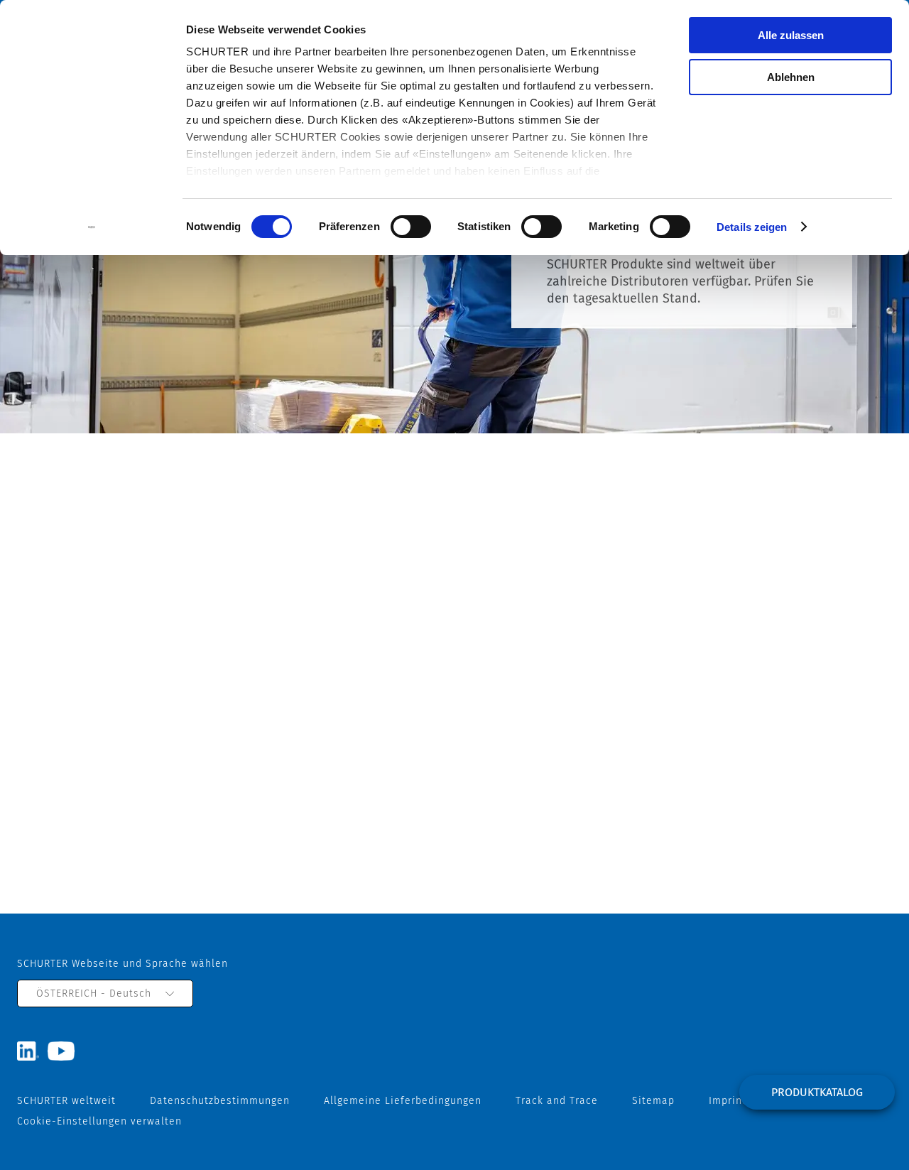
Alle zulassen (791, 35)
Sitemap (653, 1101)
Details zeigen (752, 227)
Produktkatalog (817, 1092)
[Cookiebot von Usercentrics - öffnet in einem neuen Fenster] (92, 227)
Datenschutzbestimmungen (220, 1101)
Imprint (727, 1101)
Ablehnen (791, 77)
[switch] (411, 226)
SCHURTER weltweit (66, 1101)
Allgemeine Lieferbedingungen (402, 1101)
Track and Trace (557, 1101)
